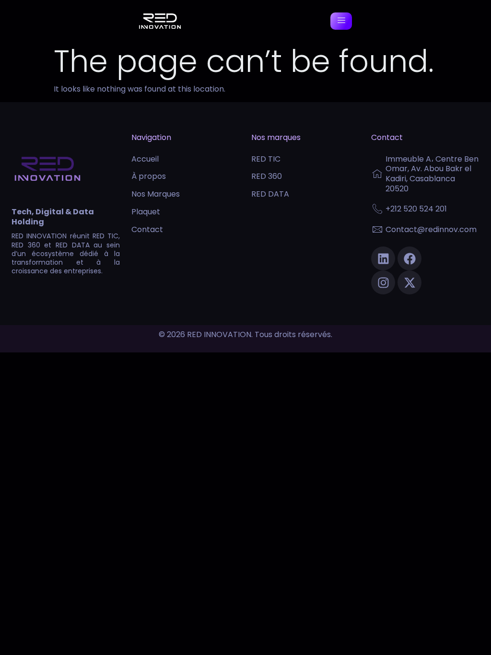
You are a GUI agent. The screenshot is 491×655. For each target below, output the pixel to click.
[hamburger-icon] (341, 21)
